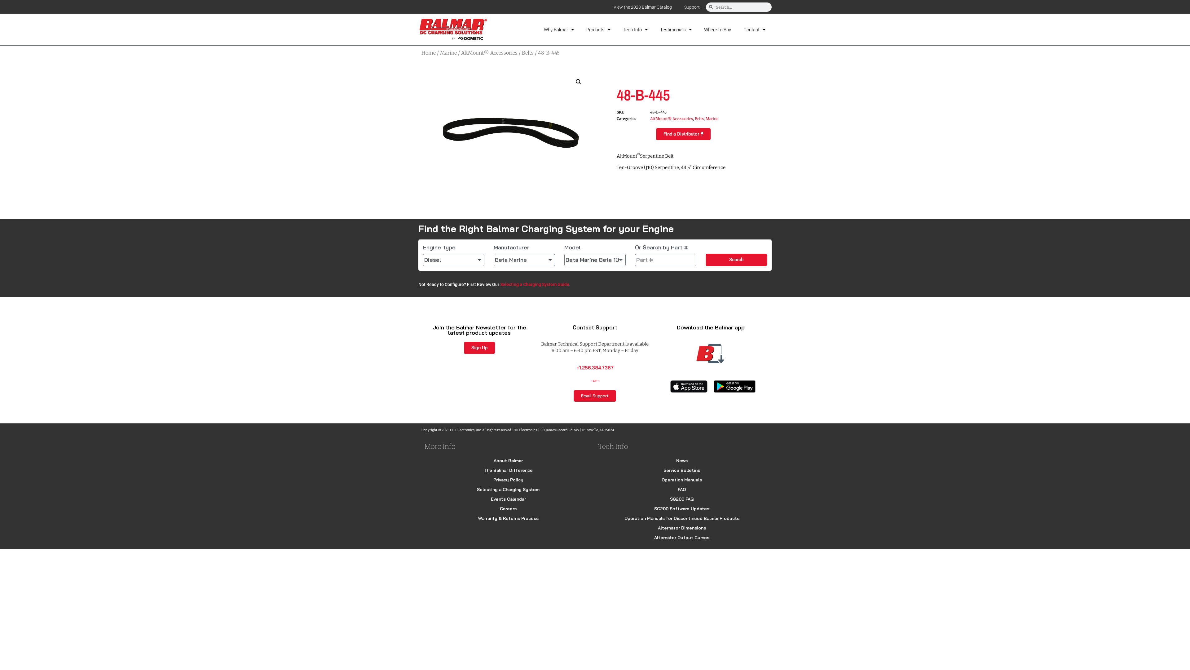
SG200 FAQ (682, 499)
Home (428, 53)
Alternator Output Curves (681, 537)
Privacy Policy (508, 480)
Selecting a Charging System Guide (534, 284)
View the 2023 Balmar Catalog (643, 7)
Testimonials (673, 30)
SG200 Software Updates (681, 508)
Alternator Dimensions (682, 528)
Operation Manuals (682, 480)
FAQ (682, 489)
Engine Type (439, 247)
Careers (508, 508)
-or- (594, 380)
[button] (578, 81)
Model (572, 247)
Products (595, 30)
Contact (751, 30)
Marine (448, 53)
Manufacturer (511, 247)
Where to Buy (717, 30)
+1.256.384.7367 (595, 368)
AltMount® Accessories (489, 53)
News (682, 460)
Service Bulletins (681, 470)
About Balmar (508, 460)
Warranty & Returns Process (508, 518)
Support (692, 7)
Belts (528, 53)
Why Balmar (556, 30)
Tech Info (632, 30)
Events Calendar (508, 499)
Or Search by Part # (661, 247)
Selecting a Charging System (508, 489)
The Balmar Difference (508, 470)
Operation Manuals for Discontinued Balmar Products (681, 518)
